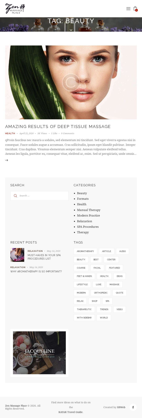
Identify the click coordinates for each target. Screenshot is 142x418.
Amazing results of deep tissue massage (58, 126)
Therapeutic (84, 309)
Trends (104, 309)
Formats (83, 199)
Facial (97, 268)
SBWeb (121, 407)
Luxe (98, 284)
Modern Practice (88, 215)
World (104, 317)
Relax (80, 301)
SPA (107, 301)
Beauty (82, 193)
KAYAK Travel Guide (71, 412)
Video (120, 309)
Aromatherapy (85, 251)
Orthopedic (101, 293)
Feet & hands (84, 276)
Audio (122, 251)
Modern (81, 293)
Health (10, 133)
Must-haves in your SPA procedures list (44, 257)
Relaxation (84, 221)
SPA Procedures (88, 227)
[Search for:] (39, 195)
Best (96, 259)
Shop (94, 301)
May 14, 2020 (53, 250)
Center (111, 259)
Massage (114, 284)
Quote (119, 293)
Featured (114, 268)
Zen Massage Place (16, 405)
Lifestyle (82, 284)
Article (106, 251)
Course (81, 268)
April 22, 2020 (26, 133)
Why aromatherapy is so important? (36, 271)
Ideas (119, 276)
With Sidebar (84, 317)
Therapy (83, 232)
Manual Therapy (88, 210)
